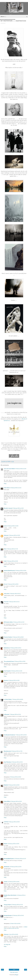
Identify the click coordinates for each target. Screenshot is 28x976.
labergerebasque (8, 915)
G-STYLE (6, 821)
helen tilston (7, 487)
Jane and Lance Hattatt (9, 468)
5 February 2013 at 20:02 (12, 584)
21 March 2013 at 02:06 (15, 923)
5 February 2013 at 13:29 (12, 525)
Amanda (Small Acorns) (9, 570)
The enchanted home (9, 661)
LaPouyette (6, 714)
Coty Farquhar (7, 670)
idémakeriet (6, 866)
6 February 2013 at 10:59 (19, 661)
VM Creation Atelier (8, 622)
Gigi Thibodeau (7, 762)
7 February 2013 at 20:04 (21, 734)
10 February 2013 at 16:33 (13, 843)
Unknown (6, 535)
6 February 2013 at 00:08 (17, 637)
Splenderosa (7, 647)
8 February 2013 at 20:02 (15, 776)
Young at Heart (7, 904)
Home (14, 969)
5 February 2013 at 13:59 (14, 535)
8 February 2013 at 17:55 (16, 751)
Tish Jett (6, 601)
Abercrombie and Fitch (14, 928)
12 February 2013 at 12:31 (17, 904)
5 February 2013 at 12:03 (20, 468)
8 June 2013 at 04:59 (13, 934)
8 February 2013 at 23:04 (16, 801)
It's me (5, 584)
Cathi (5, 561)
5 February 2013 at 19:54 (20, 570)
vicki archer (6, 593)
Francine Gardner (8, 637)
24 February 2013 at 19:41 (18, 915)
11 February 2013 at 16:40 (13, 881)
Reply (5, 483)
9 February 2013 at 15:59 (14, 821)
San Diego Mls (7, 944)
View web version (14, 972)
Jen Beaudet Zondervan (9, 734)
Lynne (5, 525)
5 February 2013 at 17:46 (12, 548)
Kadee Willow (7, 801)
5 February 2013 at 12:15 (15, 487)
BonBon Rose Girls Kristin (10, 895)
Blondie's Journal (8, 508)
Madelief (6, 785)
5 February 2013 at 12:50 (18, 508)
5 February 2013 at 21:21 (13, 601)
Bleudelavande (7, 751)
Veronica (6, 680)
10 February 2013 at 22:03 (15, 866)
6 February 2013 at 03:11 (15, 647)
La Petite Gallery (8, 699)
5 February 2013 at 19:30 (12, 561)
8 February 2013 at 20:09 (13, 785)
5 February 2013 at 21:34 (18, 622)
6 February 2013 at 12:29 (16, 670)
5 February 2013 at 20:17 (15, 593)
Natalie (5, 843)
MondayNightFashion (9, 858)
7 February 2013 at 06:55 (17, 699)
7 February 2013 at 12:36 (15, 714)
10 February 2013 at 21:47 (20, 858)
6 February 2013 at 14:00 (13, 680)
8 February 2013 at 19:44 (17, 762)
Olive (5, 548)
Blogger (16, 974)
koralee (5, 881)
